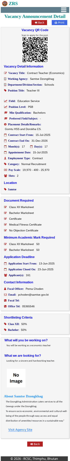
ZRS (13, 3)
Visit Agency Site (20, 430)
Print (61, 22)
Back (41, 22)
